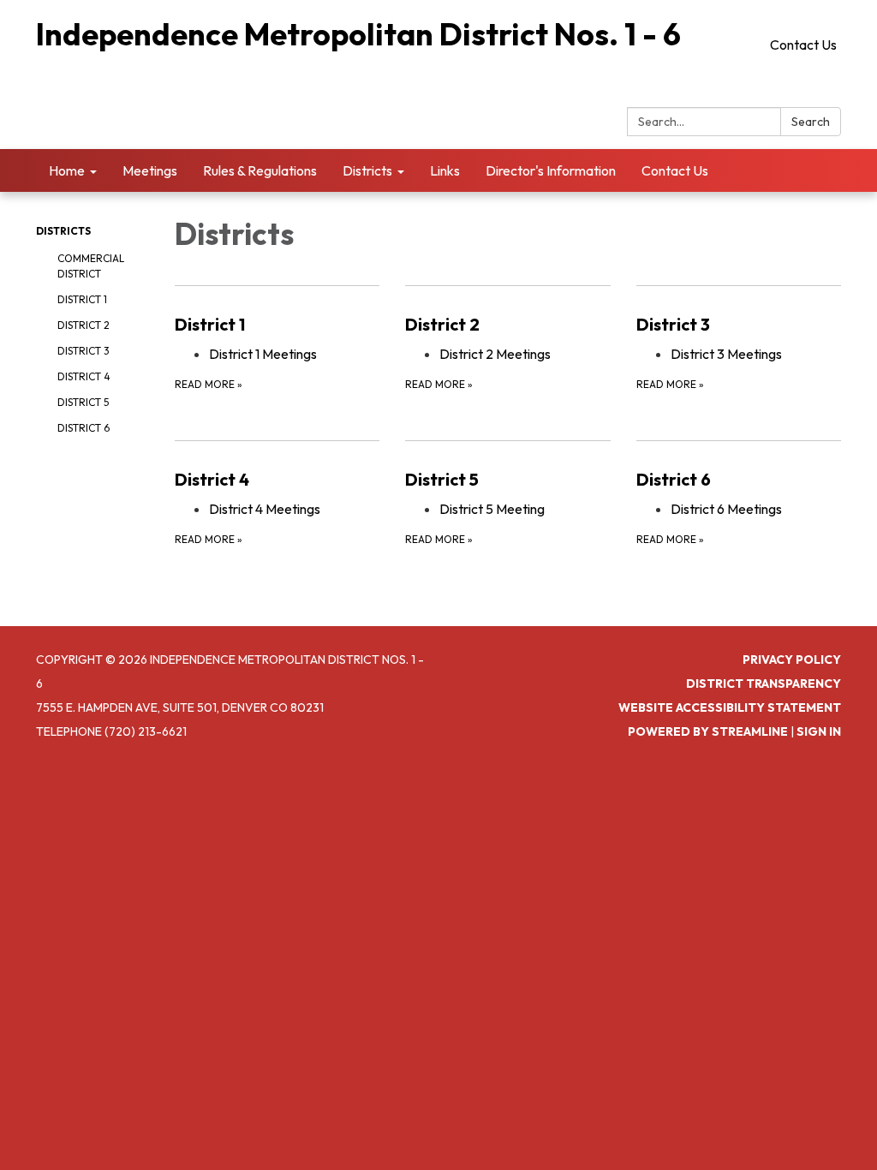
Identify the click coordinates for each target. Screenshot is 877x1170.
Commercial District (90, 266)
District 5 (83, 402)
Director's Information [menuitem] (551, 170)
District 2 (83, 325)
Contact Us (803, 44)
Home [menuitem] (67, 170)
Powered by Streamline (708, 731)
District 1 (82, 299)
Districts (63, 230)
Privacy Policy (792, 659)
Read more (208, 384)
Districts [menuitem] (367, 170)
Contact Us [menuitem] (674, 170)
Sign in (818, 731)
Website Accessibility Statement (729, 707)
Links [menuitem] (445, 170)
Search (810, 121)
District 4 (83, 376)
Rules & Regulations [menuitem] (260, 170)
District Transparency (763, 683)
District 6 (83, 427)
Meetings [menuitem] (149, 170)
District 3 (83, 350)
